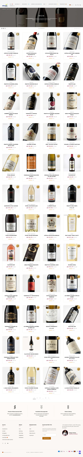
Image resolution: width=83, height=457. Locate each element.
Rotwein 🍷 (17, 4)
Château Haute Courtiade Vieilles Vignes (11, 296)
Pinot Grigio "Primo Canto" (72, 235)
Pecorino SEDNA (72, 265)
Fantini (11, 82)
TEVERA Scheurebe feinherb (31, 388)
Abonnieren (47, 438)
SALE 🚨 (11, 4)
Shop (8, 9)
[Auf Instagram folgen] (5, 443)
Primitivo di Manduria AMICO (52, 265)
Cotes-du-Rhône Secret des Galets (51, 54)
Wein (10, 9)
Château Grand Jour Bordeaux (51, 235)
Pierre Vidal (52, 204)
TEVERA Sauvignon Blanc (31, 206)
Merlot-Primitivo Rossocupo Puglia (31, 265)
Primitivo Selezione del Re (31, 84)
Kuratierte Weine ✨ (53, 4)
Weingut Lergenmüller (11, 173)
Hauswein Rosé (11, 265)
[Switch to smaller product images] (3, 28)
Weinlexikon (21, 437)
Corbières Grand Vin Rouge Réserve (11, 114)
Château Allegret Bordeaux (11, 53)
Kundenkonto (4, 428)
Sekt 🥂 (45, 4)
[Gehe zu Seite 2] (48, 398)
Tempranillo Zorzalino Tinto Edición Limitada (11, 358)
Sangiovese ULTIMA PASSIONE (11, 206)
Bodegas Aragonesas (71, 173)
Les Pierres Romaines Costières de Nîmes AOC (31, 327)
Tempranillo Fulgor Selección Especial (31, 176)
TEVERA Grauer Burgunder (31, 235)
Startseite (4, 9)
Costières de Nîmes (31, 144)
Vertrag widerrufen (6, 435)
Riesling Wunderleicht (51, 326)
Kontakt (3, 431)
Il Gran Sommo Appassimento (11, 388)
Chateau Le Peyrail (52, 82)
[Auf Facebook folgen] (2, 443)
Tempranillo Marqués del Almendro (11, 327)
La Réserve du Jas (51, 206)
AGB (30, 428)
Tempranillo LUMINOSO (31, 113)
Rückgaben (4, 433)
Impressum (31, 435)
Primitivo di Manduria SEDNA (11, 84)
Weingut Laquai (51, 173)
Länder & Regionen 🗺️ (36, 4)
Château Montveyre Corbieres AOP (72, 54)
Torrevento (31, 82)
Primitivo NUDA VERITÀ (72, 206)
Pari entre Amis (72, 326)
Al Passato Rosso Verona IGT (72, 388)
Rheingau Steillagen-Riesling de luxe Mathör (51, 176)
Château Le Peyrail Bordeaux (51, 84)
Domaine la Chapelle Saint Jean (72, 144)
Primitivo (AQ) (72, 84)
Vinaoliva (31, 173)
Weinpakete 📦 (63, 4)
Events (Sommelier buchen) (7, 439)
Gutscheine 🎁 (5, 437)
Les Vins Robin (51, 386)
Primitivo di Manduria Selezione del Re (51, 114)
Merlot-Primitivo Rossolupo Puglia (72, 114)
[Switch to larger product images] (1, 28)
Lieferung (20, 431)
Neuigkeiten (21, 435)
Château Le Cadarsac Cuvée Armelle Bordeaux (52, 388)
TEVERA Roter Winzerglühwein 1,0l (51, 358)
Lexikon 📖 (12, 5)
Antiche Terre (11, 386)
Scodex (11, 294)
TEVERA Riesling (11, 175)
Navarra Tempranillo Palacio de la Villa (72, 358)
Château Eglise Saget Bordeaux (51, 296)
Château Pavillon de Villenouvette (31, 54)
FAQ (20, 428)
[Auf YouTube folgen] (7, 443)
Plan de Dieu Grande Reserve (31, 354)
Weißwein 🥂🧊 (25, 4)
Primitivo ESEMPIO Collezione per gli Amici (11, 145)
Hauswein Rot (72, 175)
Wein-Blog (21, 433)
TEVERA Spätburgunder (11, 235)
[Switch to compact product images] (5, 28)
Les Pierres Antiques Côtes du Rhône (72, 296)
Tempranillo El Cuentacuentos (31, 295)
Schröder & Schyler (51, 294)
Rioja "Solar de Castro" (52, 144)
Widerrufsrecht (32, 433)
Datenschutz (31, 431)
